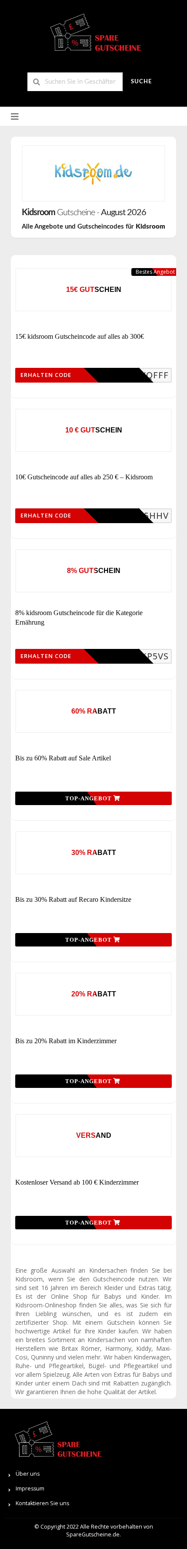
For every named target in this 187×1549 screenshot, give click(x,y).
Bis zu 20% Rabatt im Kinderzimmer (66, 1041)
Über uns (28, 1473)
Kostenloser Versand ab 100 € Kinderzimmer (77, 1182)
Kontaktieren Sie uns (42, 1503)
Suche (141, 82)
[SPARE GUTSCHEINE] (93, 36)
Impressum (30, 1488)
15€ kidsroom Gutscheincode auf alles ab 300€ (79, 336)
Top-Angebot (89, 798)
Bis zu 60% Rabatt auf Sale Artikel (63, 758)
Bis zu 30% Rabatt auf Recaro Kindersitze (73, 899)
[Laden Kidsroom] (93, 173)
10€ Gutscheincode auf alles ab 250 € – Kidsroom (84, 477)
